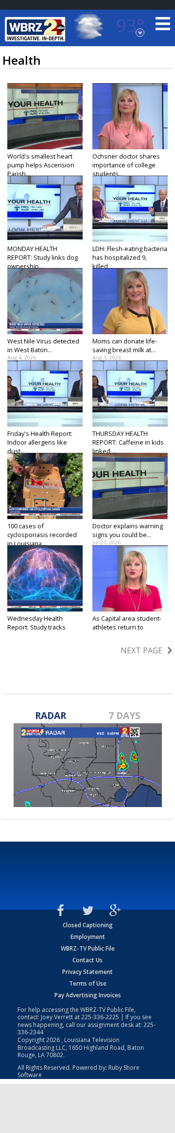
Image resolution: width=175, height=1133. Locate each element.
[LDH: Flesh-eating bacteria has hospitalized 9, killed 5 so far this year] (130, 209)
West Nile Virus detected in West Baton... (43, 345)
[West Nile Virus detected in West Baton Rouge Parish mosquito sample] (45, 301)
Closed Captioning (88, 925)
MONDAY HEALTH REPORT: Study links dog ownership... (42, 257)
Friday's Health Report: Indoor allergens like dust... (39, 442)
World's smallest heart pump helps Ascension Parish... (40, 165)
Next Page (141, 650)
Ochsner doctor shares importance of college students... (126, 165)
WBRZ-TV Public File (88, 948)
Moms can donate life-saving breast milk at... (124, 345)
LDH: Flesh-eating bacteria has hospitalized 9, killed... (129, 257)
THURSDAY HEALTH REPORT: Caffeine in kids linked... (128, 442)
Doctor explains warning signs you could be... (127, 530)
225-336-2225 (100, 1017)
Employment (87, 937)
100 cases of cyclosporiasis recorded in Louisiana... (42, 535)
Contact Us (87, 960)
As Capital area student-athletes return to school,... (126, 627)
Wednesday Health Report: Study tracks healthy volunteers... (36, 627)
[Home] (36, 29)
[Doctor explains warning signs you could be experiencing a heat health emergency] (130, 486)
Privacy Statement (87, 972)
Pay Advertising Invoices (87, 995)
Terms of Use (87, 983)
